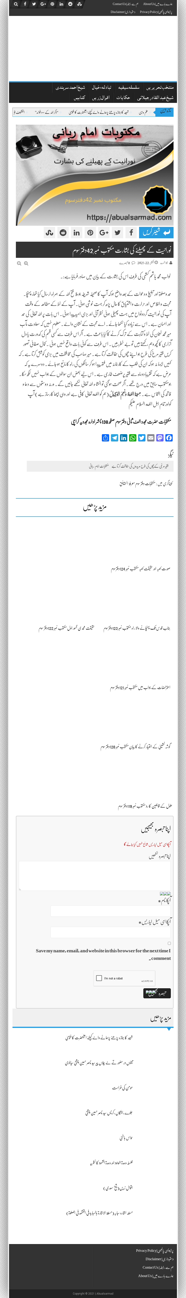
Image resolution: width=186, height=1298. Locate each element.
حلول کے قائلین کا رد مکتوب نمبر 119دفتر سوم (145, 806)
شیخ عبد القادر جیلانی (155, 98)
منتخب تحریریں (160, 88)
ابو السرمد (164, 262)
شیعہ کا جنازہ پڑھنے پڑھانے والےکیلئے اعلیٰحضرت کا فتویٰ (117, 112)
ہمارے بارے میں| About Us (157, 4)
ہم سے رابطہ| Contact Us (126, 4)
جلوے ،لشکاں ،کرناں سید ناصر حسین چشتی (109, 1113)
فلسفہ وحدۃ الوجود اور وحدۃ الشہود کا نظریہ (111, 1163)
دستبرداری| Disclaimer (123, 11)
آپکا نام (164, 900)
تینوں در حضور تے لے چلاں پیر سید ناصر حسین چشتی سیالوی (99, 1063)
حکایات (123, 98)
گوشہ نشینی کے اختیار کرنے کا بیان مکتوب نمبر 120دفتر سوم (135, 746)
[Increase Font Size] (26, 263)
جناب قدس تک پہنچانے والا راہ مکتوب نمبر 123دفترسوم (136, 628)
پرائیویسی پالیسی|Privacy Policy (156, 11)
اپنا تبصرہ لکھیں (160, 856)
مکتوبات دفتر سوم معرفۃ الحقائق (137, 483)
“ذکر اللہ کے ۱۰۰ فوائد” (65, 112)
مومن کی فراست (122, 1088)
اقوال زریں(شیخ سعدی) (118, 1188)
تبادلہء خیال (101, 88)
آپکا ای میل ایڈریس (154, 922)
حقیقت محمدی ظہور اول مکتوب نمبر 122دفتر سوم (67, 628)
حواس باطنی (126, 1138)
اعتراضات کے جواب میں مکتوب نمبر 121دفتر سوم (140, 687)
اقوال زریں (100, 98)
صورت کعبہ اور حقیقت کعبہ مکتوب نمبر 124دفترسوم (140, 568)
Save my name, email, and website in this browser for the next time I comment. (103, 954)
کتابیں (79, 98)
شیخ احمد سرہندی (70, 88)
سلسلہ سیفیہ (128, 88)
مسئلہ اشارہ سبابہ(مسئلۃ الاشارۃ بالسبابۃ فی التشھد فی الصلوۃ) (99, 1213)
